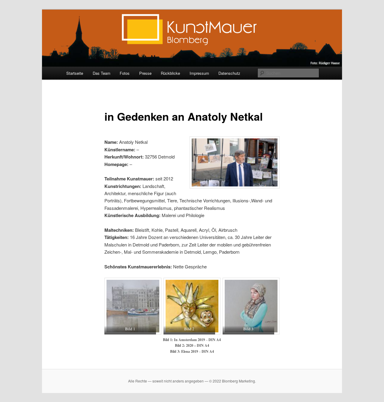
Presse (145, 73)
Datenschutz (229, 73)
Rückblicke (170, 73)
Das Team (101, 73)
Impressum (199, 73)
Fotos (125, 73)
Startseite (74, 73)
